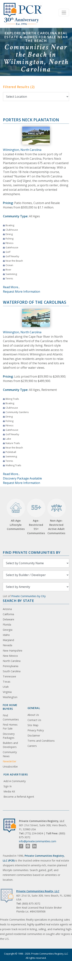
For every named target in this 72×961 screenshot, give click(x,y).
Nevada (7, 645)
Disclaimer (34, 735)
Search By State (18, 600)
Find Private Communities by (31, 552)
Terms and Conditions (41, 740)
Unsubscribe (10, 766)
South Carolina (11, 671)
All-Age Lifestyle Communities (16, 525)
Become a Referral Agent (19, 796)
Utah (6, 686)
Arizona (7, 609)
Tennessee (9, 676)
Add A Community (15, 781)
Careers (32, 746)
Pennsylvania (10, 666)
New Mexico (10, 655)
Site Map (33, 725)
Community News (10, 754)
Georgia (7, 629)
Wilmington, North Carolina (22, 150)
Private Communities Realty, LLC (37, 891)
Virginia (7, 692)
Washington (10, 697)
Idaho (6, 635)
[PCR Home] (11, 825)
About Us (33, 715)
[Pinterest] (28, 846)
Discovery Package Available (22, 478)
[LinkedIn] (34, 846)
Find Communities (11, 717)
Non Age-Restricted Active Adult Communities (56, 527)
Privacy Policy (36, 730)
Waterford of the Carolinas (34, 302)
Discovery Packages (9, 736)
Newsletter (9, 761)
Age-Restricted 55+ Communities (36, 519)
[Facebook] (21, 846)
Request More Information (21, 292)
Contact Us (34, 720)
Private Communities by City (28, 596)
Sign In (8, 786)
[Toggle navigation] (64, 12)
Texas (6, 681)
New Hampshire (12, 650)
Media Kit (9, 791)
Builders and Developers (10, 745)
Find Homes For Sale (10, 726)
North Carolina (11, 661)
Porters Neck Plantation (31, 119)
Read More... (11, 287)
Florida (7, 624)
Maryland (8, 640)
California (8, 614)
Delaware (8, 619)
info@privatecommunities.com (37, 841)
